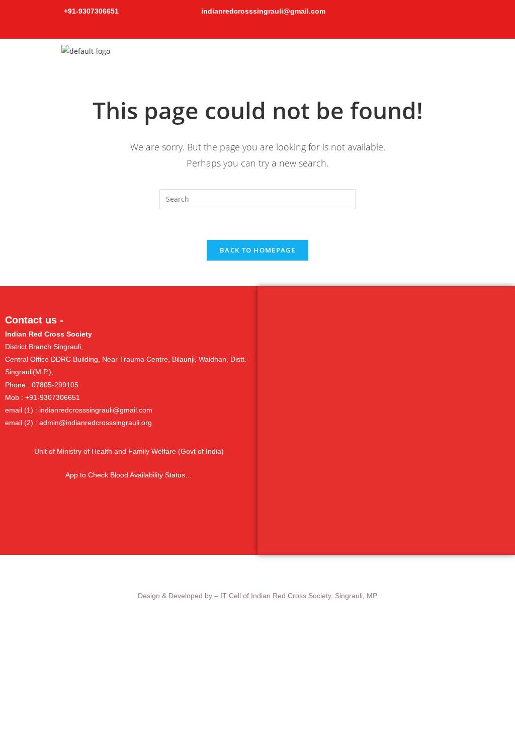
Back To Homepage (257, 250)
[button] (343, 53)
